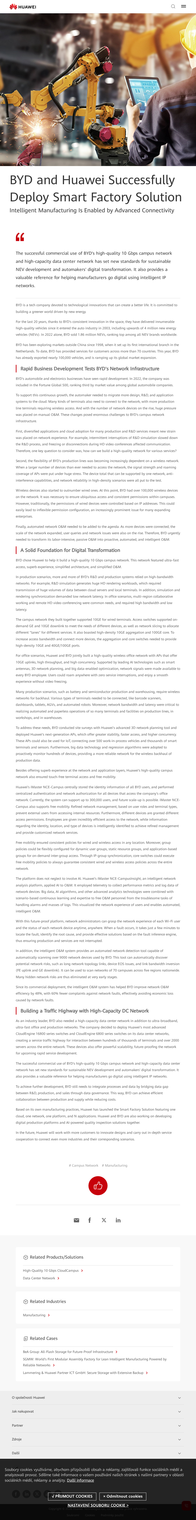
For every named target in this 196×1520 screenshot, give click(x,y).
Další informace (80, 1480)
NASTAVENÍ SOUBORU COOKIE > (98, 1505)
